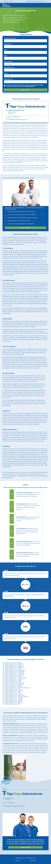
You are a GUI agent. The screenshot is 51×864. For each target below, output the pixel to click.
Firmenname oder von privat (10, 38)
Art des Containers (8, 61)
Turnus (5, 73)
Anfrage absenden (25, 89)
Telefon (5, 49)
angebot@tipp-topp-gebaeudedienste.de (36, 1)
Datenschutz (33, 860)
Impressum (17, 860)
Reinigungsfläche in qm (9, 67)
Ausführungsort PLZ (8, 79)
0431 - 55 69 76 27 (9, 1)
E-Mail (5, 55)
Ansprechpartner (8, 44)
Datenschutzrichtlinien (30, 86)
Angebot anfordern (25, 227)
